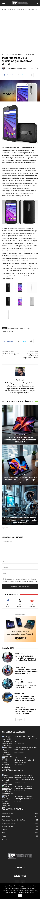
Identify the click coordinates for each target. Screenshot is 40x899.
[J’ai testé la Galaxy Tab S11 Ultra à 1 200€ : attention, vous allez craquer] (7, 710)
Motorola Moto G (8, 331)
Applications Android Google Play (27, 9)
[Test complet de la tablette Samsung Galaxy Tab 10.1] (7, 792)
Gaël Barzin (11, 68)
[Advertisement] (20, 31)
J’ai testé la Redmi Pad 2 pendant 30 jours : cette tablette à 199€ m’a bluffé (25, 698)
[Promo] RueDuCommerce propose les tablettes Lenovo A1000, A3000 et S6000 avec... (25, 778)
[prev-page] (3, 528)
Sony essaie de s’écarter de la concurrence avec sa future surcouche (30, 356)
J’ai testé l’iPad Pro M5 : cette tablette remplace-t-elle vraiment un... (26, 739)
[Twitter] (23, 882)
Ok (20, 895)
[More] (31, 75)
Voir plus (19, 720)
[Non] (37, 891)
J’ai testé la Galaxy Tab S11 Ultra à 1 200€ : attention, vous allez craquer (25, 711)
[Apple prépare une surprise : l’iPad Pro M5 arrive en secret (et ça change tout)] (20, 465)
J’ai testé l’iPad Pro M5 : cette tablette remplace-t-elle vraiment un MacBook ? (20, 439)
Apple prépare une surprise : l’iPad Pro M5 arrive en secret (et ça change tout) (20, 480)
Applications (11, 9)
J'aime (8, 599)
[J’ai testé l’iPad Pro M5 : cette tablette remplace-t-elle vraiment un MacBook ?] (20, 425)
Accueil (4, 9)
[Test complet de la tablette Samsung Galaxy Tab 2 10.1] (7, 802)
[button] (3, 3)
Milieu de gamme (25, 328)
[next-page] (7, 528)
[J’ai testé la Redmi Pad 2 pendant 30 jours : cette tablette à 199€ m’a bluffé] (7, 697)
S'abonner (32, 599)
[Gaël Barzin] (4, 68)
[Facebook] (17, 882)
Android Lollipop (13, 328)
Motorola (31, 54)
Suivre (20, 599)
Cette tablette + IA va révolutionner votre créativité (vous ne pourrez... (24, 760)
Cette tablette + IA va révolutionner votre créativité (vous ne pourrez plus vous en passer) (20, 520)
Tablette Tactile (19, 434)
